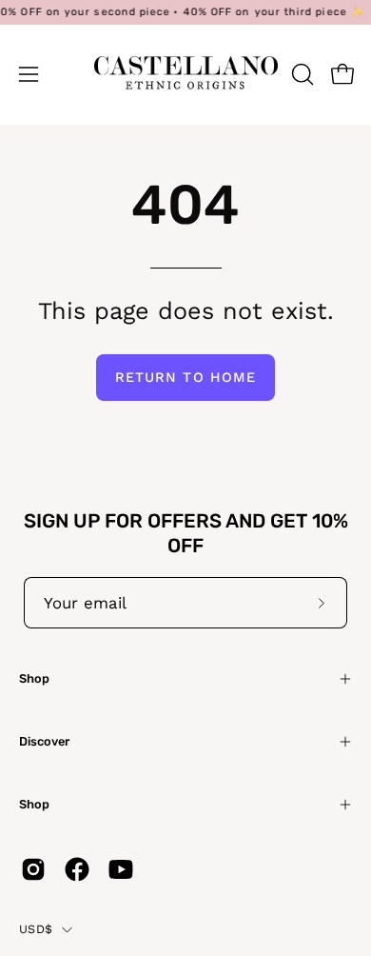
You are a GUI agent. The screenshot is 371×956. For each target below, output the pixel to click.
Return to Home (185, 377)
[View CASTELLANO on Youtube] (121, 869)
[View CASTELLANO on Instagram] (33, 869)
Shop (34, 678)
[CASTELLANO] (186, 74)
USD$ (35, 929)
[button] (300, 74)
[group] (185, 12)
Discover (44, 741)
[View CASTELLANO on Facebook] (77, 869)
